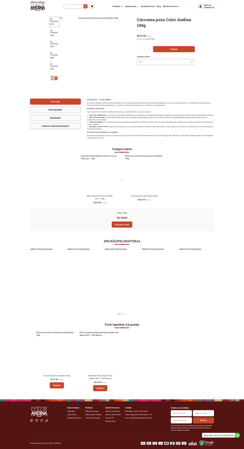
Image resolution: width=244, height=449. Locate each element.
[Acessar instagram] (36, 420)
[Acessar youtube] (41, 420)
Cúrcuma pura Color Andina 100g (144, 196)
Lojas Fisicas (72, 415)
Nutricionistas (110, 421)
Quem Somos (130, 6)
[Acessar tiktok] (46, 420)
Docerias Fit (109, 418)
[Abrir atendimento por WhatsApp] (237, 435)
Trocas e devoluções (92, 418)
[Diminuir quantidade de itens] (140, 49)
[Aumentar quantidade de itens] (149, 49)
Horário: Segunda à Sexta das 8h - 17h (138, 415)
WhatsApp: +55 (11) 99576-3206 (136, 411)
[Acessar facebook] (31, 420)
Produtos (116, 6)
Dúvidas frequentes (74, 418)
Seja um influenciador (113, 415)
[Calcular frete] (191, 62)
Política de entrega (92, 411)
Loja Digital (71, 411)
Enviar (203, 420)
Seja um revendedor (112, 411)
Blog (159, 6)
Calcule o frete (143, 56)
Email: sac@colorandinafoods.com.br (138, 418)
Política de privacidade (93, 415)
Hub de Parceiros (170, 6)
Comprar (174, 49)
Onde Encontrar (148, 6)
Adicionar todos (122, 224)
